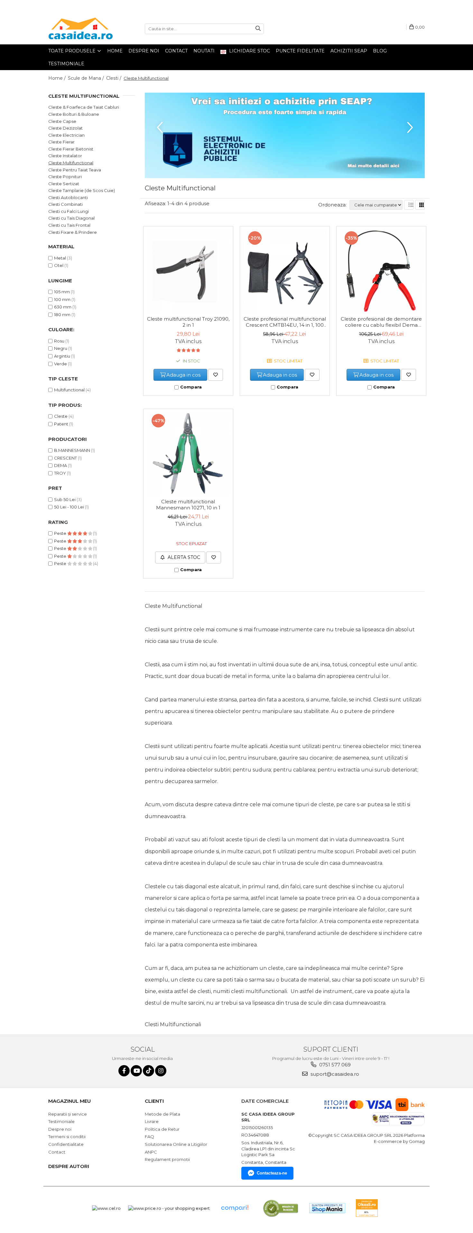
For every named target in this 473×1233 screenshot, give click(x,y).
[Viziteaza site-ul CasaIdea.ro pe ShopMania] (327, 1208)
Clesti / (114, 78)
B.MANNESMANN (72, 450)
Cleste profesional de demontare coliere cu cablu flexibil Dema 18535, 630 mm (381, 322)
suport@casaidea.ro (334, 1074)
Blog (380, 51)
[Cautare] (258, 28)
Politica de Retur (162, 1129)
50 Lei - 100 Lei (69, 506)
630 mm (62, 306)
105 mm (62, 291)
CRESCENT (65, 458)
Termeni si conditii (67, 1136)
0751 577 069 (334, 1065)
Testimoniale (66, 64)
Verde (60, 363)
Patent (61, 423)
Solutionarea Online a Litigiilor (176, 1144)
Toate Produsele (72, 51)
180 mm (62, 314)
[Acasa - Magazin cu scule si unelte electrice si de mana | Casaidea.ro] (80, 29)
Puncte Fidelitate (300, 51)
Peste (60, 533)
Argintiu (62, 356)
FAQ (149, 1136)
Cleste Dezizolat (65, 128)
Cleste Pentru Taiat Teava (74, 169)
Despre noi (143, 51)
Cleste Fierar (61, 141)
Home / (57, 78)
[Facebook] (124, 1070)
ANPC (151, 1152)
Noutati (204, 51)
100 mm (62, 299)
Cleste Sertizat (63, 183)
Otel (58, 265)
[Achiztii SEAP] (285, 135)
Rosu (59, 340)
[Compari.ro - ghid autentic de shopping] (234, 1208)
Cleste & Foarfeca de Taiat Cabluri (83, 107)
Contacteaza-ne (272, 1173)
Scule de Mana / (86, 78)
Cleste (61, 416)
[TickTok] (148, 1070)
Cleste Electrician (66, 135)
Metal (60, 257)
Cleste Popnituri (65, 176)
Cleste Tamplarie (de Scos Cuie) (81, 190)
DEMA (60, 465)
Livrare (152, 1121)
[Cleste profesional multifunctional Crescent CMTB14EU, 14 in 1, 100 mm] (284, 271)
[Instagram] (160, 1070)
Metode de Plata (162, 1114)
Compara (191, 386)
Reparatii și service (67, 1114)
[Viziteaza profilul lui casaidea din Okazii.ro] (367, 1208)
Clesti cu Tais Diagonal (71, 218)
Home (115, 51)
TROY (60, 473)
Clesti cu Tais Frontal (69, 225)
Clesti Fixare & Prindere (72, 232)
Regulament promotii (167, 1159)
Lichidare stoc (249, 51)
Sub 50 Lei (65, 499)
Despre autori (68, 1166)
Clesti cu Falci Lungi (68, 211)
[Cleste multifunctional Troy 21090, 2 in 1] (188, 271)
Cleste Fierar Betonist (70, 148)
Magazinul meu (69, 1101)
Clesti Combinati (65, 204)
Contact (176, 51)
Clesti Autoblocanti (68, 197)
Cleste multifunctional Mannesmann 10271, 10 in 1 (188, 504)
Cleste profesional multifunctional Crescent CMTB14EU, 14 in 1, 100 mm (285, 322)
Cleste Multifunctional (70, 162)
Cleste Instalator (65, 155)
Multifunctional (69, 389)
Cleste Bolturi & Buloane (73, 114)
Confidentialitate (66, 1144)
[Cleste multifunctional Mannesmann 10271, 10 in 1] (188, 453)
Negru (60, 348)
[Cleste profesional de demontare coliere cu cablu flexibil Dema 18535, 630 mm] (381, 271)
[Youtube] (136, 1070)
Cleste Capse (62, 121)
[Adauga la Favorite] (215, 375)
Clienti (154, 1101)
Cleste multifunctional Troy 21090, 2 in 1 (188, 322)
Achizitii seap (348, 51)
